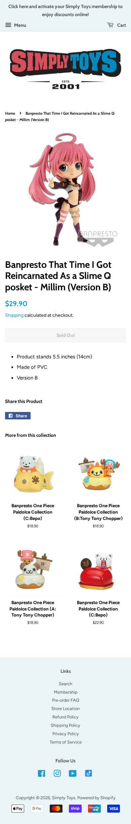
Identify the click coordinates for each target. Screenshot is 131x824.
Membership (66, 692)
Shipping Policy (65, 725)
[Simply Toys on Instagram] (57, 774)
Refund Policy (65, 716)
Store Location (65, 708)
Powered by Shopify (96, 797)
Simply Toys (63, 797)
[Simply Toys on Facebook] (41, 774)
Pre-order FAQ (65, 700)
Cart (121, 25)
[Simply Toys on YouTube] (73, 774)
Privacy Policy (65, 733)
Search (65, 683)
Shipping (14, 315)
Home (10, 113)
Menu (19, 25)
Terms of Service (66, 742)
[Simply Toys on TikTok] (89, 772)
